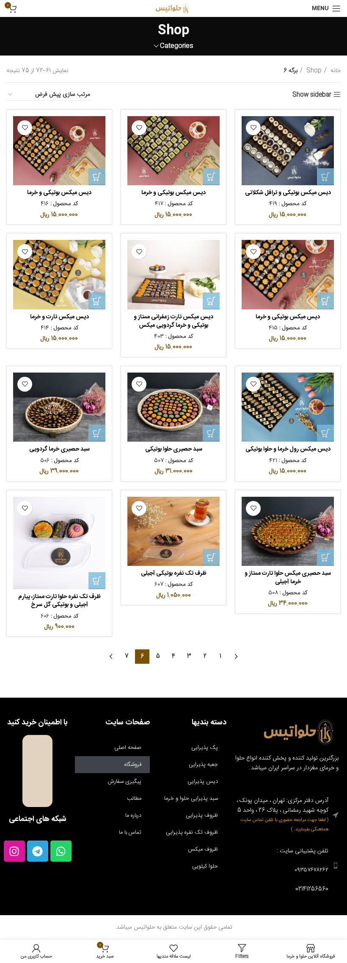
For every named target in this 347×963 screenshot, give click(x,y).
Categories (176, 46)
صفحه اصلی (127, 747)
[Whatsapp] (61, 851)
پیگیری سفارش (124, 781)
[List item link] (287, 865)
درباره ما (133, 815)
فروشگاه (132, 764)
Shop (313, 70)
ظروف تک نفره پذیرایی (192, 832)
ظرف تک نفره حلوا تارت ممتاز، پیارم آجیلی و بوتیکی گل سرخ (59, 601)
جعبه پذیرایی (203, 764)
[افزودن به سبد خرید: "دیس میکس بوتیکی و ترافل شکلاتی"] (325, 176)
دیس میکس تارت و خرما (59, 317)
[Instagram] (14, 851)
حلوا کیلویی (205, 866)
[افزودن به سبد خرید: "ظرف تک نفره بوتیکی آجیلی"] (211, 557)
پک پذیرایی (204, 747)
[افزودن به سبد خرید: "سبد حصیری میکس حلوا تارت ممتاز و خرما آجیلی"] (325, 557)
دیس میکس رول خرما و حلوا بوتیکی (287, 449)
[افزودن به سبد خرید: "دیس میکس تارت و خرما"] (96, 300)
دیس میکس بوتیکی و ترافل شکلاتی (288, 193)
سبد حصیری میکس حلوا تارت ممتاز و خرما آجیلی (288, 577)
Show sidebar (311, 94)
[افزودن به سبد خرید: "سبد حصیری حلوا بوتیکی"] (211, 433)
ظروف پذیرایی (202, 815)
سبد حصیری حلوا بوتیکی (173, 449)
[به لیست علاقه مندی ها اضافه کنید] (253, 127)
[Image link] (300, 732)
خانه (335, 70)
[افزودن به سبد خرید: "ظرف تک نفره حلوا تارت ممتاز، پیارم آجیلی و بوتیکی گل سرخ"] (96, 580)
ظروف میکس (203, 849)
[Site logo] (173, 9)
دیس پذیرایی (202, 781)
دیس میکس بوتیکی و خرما (173, 193)
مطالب (134, 798)
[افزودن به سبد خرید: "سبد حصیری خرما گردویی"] (96, 433)
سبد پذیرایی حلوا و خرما (191, 798)
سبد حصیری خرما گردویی (59, 449)
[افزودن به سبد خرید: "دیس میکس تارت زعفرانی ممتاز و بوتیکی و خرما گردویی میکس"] (211, 300)
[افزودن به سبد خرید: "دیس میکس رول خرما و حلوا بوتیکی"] (325, 433)
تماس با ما (130, 832)
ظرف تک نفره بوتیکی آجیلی (174, 573)
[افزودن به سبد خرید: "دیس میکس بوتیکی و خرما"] (211, 176)
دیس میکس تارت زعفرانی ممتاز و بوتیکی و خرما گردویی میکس (173, 321)
